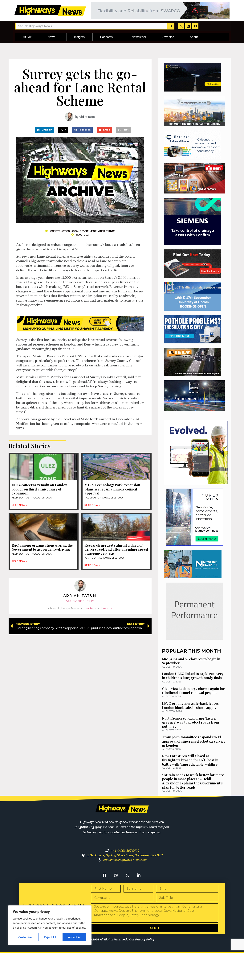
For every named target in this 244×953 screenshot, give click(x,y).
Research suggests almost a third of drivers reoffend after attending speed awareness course (116, 549)
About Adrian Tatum (80, 601)
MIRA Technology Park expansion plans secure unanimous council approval (112, 489)
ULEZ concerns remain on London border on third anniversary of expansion (39, 489)
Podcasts (106, 37)
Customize (25, 937)
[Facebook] (195, 26)
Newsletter (139, 37)
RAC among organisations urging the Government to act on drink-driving (42, 547)
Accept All (74, 937)
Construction (60, 230)
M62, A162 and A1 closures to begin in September (191, 661)
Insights (79, 37)
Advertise (167, 37)
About (194, 37)
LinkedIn (107, 608)
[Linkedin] (188, 26)
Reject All (50, 937)
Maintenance (106, 230)
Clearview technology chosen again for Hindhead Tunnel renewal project (193, 690)
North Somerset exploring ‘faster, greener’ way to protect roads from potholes (190, 722)
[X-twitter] (181, 26)
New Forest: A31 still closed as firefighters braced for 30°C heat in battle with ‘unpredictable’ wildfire (190, 760)
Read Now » (19, 505)
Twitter (89, 608)
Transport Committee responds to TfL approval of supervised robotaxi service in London (193, 741)
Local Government (83, 230)
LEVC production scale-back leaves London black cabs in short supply (190, 705)
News (51, 37)
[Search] (170, 26)
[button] (44, 130)
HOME (27, 37)
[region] (50, 925)
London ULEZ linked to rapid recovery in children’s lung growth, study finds (193, 675)
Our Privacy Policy (141, 939)
